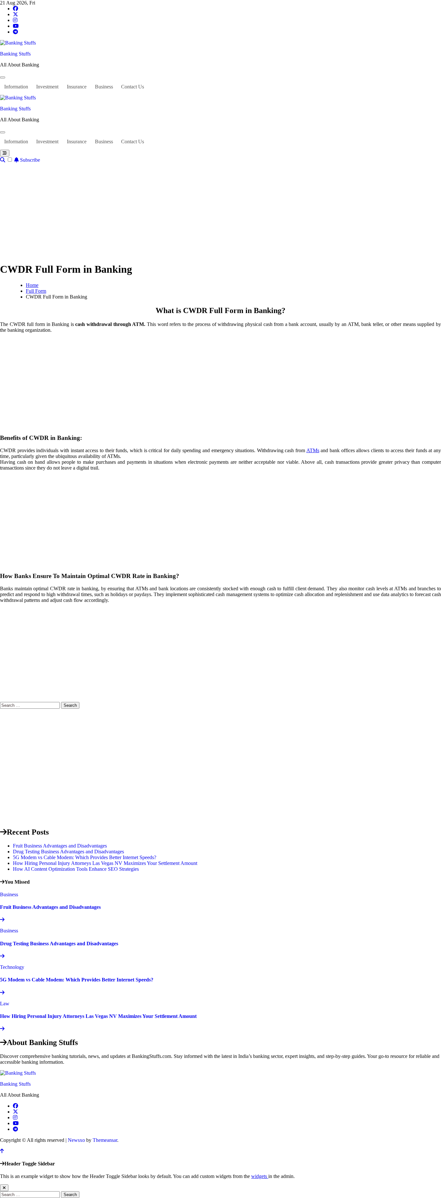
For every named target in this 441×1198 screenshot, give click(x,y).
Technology (12, 967)
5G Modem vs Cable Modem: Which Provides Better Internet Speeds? (84, 857)
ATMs (312, 450)
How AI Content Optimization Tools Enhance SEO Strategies (76, 869)
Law (4, 1003)
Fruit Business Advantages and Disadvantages (60, 845)
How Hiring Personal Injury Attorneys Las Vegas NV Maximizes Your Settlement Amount (105, 863)
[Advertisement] (220, 211)
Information (16, 86)
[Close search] (4, 1187)
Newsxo (76, 1140)
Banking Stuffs (15, 53)
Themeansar (105, 1140)
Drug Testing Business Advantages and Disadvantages (68, 851)
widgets (259, 1176)
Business (104, 86)
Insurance (77, 86)
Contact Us (132, 86)
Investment (47, 86)
